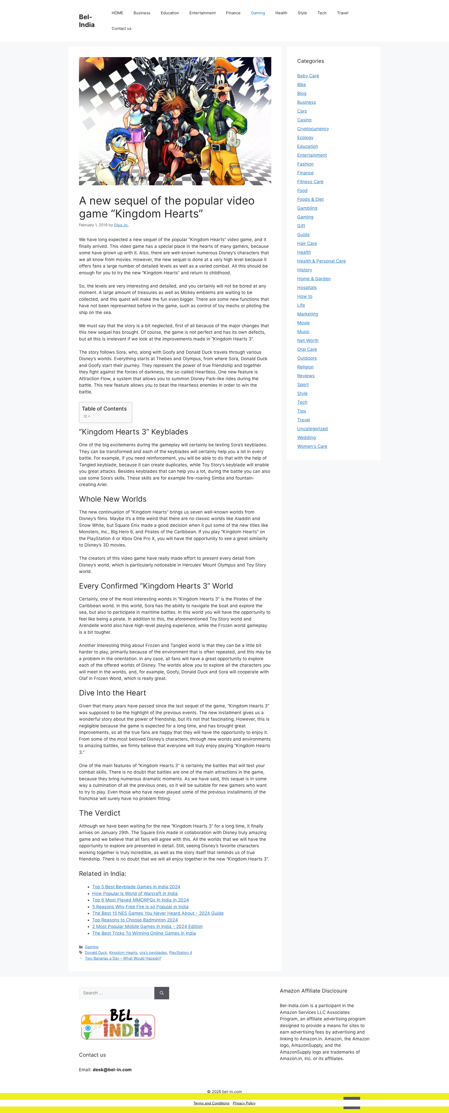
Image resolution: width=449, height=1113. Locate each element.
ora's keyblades (153, 952)
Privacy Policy (244, 1103)
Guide (303, 234)
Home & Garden (314, 278)
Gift (301, 225)
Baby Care (308, 75)
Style (302, 12)
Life (301, 305)
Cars (302, 111)
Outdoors (307, 358)
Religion (305, 367)
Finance (233, 12)
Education (170, 12)
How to (304, 296)
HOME (117, 12)
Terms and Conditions (211, 1103)
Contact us (121, 28)
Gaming (258, 12)
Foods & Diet (310, 199)
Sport (303, 384)
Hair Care (307, 243)
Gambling (307, 208)
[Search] (161, 993)
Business (142, 12)
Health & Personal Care (321, 261)
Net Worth (308, 340)
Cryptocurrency (313, 128)
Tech (322, 12)
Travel (342, 12)
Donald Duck (96, 952)
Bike (301, 84)
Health (281, 12)
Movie (303, 322)
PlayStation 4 (180, 952)
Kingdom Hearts (123, 952)
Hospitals (307, 287)
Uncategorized (312, 428)
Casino (304, 119)
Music (303, 331)
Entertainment (202, 12)
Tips (301, 411)
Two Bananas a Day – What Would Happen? (123, 958)
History (304, 269)
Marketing (307, 314)
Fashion (305, 164)
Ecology (305, 137)
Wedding (306, 437)
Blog (301, 93)
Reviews (306, 375)
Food (302, 190)
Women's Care (312, 446)
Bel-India (87, 21)
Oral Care (307, 349)
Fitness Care (310, 181)
